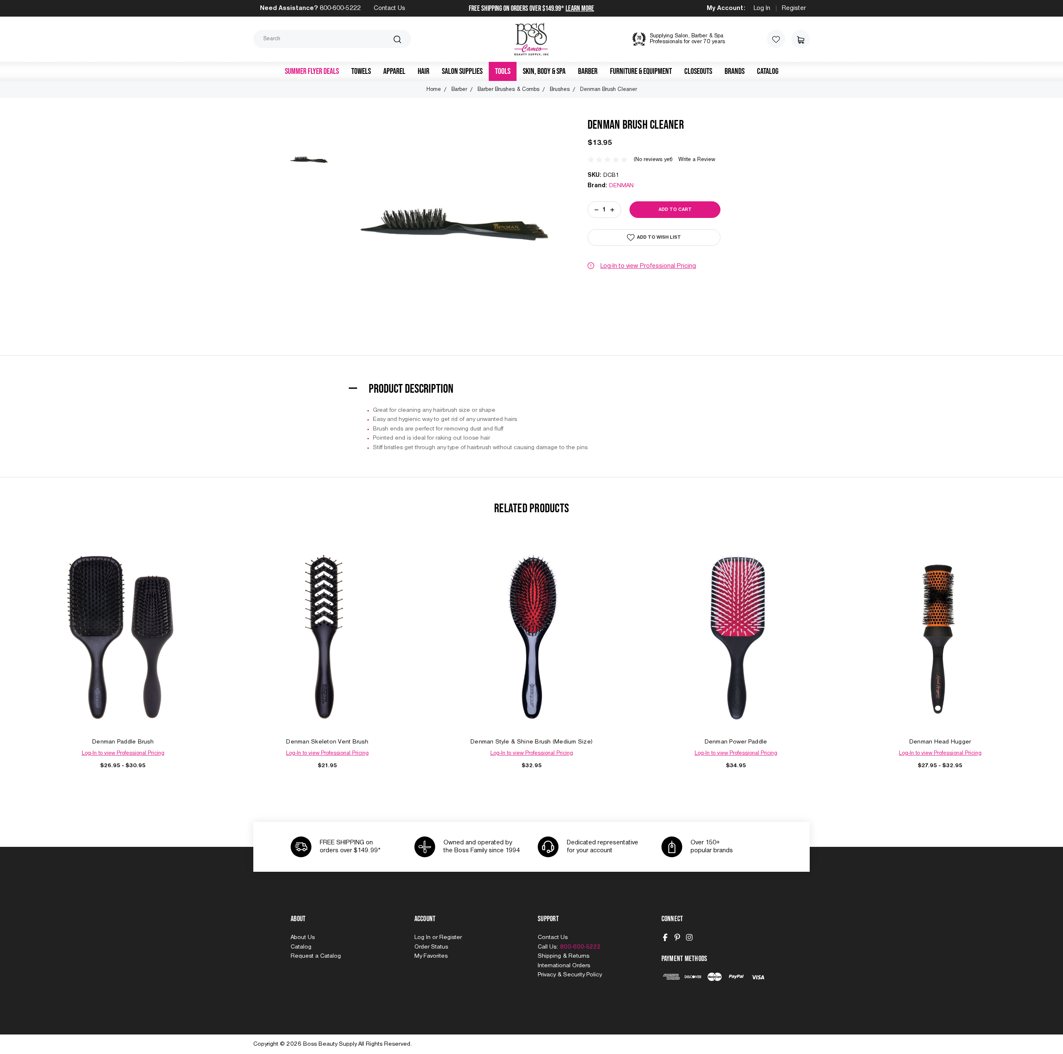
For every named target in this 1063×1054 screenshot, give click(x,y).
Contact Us (389, 8)
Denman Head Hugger (940, 741)
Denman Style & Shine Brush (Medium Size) (531, 741)
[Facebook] (665, 937)
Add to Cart (327, 646)
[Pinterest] (677, 937)
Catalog (768, 71)
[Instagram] (689, 937)
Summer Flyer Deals (312, 71)
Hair (423, 71)
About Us (303, 937)
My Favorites (431, 956)
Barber (588, 71)
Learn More (580, 8)
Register (794, 8)
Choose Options (122, 646)
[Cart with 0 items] (800, 39)
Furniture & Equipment (641, 71)
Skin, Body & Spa (544, 71)
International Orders (564, 965)
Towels (361, 71)
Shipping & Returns (563, 956)
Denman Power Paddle (736, 741)
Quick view (123, 628)
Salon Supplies (462, 71)
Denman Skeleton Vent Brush (327, 741)
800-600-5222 (340, 8)
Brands (735, 71)
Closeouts (698, 71)
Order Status (431, 946)
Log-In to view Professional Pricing (648, 266)
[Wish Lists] (776, 39)
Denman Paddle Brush (123, 741)
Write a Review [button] (696, 159)
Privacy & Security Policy (570, 974)
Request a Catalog (316, 956)
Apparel (394, 71)
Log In (762, 8)
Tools (502, 71)
